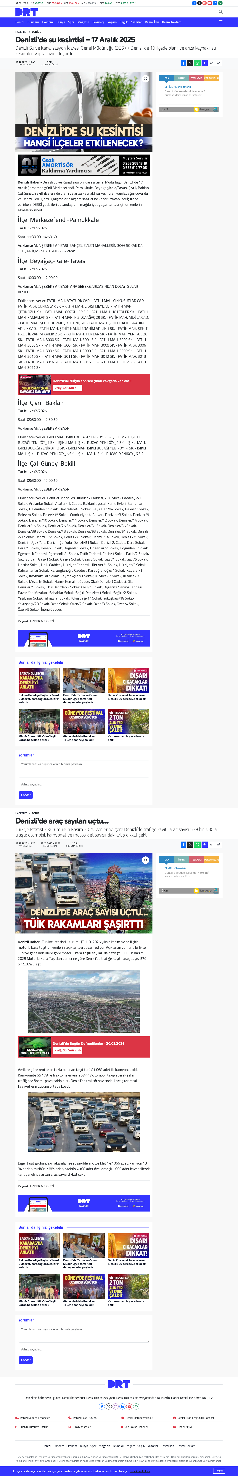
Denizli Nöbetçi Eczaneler (35, 1418)
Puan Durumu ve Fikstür (34, 1427)
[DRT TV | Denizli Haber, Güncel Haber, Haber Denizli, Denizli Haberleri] (26, 11)
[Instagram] (115, 1406)
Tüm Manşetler (81, 1427)
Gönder (25, 795)
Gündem (33, 22)
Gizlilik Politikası (140, 1471)
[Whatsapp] (136, 1406)
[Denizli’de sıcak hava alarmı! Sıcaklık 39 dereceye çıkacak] (128, 680)
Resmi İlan (152, 22)
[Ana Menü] (221, 22)
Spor (71, 22)
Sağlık (124, 22)
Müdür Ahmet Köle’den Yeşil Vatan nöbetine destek (37, 738)
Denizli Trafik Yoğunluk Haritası (196, 1418)
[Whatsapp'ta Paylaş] (197, 63)
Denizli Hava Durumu (85, 1418)
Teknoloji (98, 22)
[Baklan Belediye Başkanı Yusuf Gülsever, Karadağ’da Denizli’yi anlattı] (39, 680)
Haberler (21, 31)
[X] (109, 1406)
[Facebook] (102, 1406)
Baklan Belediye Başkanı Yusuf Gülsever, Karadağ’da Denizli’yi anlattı (39, 698)
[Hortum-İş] (84, 165)
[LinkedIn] (122, 1406)
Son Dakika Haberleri (137, 1427)
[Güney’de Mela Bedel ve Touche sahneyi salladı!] (84, 721)
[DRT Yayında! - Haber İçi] (84, 637)
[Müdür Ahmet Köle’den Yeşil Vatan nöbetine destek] (39, 721)
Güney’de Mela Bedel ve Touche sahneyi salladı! (79, 738)
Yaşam (112, 22)
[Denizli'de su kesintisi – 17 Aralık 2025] (83, 112)
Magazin (83, 22)
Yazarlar (136, 22)
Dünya (61, 22)
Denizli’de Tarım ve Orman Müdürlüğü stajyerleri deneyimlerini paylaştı (80, 698)
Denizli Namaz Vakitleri (139, 1418)
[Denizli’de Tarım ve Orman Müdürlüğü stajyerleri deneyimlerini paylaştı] (84, 680)
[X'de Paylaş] (190, 63)
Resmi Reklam (171, 22)
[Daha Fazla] (205, 63)
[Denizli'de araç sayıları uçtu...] (83, 893)
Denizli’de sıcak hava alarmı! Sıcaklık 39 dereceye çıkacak (127, 696)
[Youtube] (129, 1406)
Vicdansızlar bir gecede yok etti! (126, 738)
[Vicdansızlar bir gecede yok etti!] (128, 721)
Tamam (219, 1471)
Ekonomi (48, 22)
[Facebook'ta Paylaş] (183, 63)
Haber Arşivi (185, 1427)
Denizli (19, 22)
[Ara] (221, 12)
